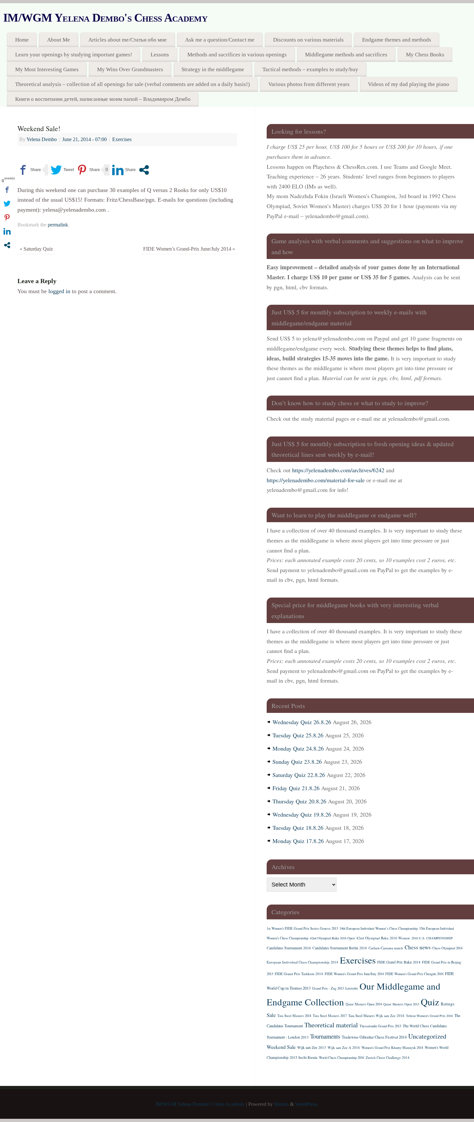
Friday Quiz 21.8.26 (296, 788)
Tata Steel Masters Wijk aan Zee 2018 (376, 1015)
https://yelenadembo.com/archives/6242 (338, 470)
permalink (58, 225)
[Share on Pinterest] (88, 170)
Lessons (160, 55)
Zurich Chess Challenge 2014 (388, 1057)
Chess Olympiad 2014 (447, 948)
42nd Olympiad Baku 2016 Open (332, 938)
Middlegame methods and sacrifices (346, 55)
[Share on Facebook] (29, 170)
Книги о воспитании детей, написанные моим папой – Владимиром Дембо (103, 99)
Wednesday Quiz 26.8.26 (301, 722)
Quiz (430, 1001)
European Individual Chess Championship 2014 (302, 962)
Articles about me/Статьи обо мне (127, 40)
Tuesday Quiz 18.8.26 (297, 827)
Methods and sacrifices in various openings (237, 55)
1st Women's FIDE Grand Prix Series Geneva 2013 (302, 928)
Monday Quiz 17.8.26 (298, 841)
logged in (59, 291)
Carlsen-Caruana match (386, 947)
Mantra (281, 1104)
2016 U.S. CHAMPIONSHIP (432, 938)
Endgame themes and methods (396, 40)
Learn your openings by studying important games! (73, 55)
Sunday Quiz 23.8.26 (297, 761)
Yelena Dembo (41, 139)
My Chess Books (425, 55)
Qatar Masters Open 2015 (401, 1004)
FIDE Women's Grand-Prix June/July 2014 (354, 974)
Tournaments (325, 1036)
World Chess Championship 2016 (341, 1057)
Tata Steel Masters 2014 (294, 1015)
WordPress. (306, 1104)
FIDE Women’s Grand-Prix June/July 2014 (189, 249)
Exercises (122, 139)
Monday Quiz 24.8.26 (298, 748)
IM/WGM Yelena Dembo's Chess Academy (105, 17)
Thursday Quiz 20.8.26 (299, 801)
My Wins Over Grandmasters (130, 69)
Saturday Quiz (36, 249)
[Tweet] (62, 170)
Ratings (447, 1004)
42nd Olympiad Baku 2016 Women (383, 937)
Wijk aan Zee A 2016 (344, 1047)
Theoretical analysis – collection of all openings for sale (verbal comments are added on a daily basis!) (132, 84)
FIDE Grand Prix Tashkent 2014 (299, 973)
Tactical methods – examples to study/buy (310, 69)
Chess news (418, 947)
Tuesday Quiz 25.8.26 (297, 735)
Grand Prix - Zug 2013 (328, 988)
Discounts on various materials (308, 40)
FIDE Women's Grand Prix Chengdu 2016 (414, 974)
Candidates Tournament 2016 (289, 947)
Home (22, 40)
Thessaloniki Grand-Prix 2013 (380, 1026)
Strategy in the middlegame (213, 69)
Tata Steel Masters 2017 (330, 1015)
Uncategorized (427, 1036)
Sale (271, 1015)
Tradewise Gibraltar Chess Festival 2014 (374, 1037)
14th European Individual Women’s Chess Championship (379, 928)
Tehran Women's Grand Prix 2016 (429, 1015)
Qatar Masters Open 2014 (364, 1004)
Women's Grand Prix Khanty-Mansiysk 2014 (392, 1047)
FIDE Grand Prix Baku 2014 (398, 962)
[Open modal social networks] (144, 170)
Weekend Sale (281, 1046)
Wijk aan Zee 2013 (311, 1047)
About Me (58, 40)
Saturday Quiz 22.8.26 (298, 775)
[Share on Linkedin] (124, 170)
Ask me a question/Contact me (219, 40)
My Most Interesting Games (47, 69)
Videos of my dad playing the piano (408, 84)
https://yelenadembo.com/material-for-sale (316, 480)
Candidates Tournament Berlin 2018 (339, 947)
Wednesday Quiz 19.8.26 (301, 814)
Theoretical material (331, 1025)
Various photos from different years (309, 84)
